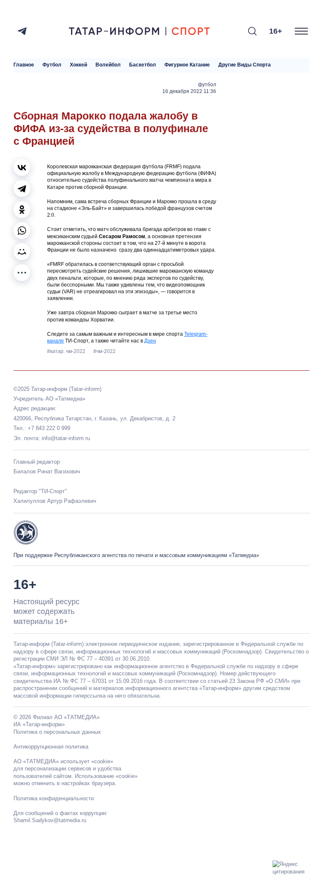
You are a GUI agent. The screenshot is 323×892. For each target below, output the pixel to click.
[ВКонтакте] (21, 167)
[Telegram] (22, 31)
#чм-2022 (104, 351)
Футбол (51, 65)
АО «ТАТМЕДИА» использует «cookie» (63, 761)
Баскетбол (142, 65)
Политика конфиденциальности (53, 798)
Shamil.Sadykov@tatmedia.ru (49, 820)
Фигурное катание (187, 65)
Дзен (150, 341)
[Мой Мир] (21, 251)
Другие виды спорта (244, 65)
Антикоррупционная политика (50, 746)
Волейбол (108, 65)
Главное (23, 65)
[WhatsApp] (21, 230)
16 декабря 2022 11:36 (189, 91)
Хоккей (78, 65)
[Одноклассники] (21, 209)
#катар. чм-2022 (67, 351)
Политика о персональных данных (57, 732)
